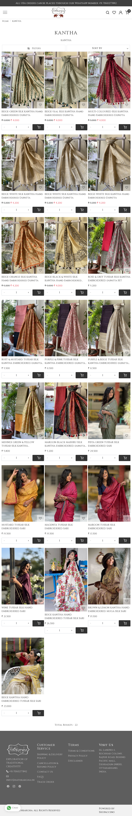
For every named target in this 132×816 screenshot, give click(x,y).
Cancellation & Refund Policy (47, 765)
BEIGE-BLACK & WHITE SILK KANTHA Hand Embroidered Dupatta (63, 278)
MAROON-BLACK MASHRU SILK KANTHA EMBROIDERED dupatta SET (65, 444)
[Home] (66, 19)
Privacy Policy (77, 755)
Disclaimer (75, 760)
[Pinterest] (20, 786)
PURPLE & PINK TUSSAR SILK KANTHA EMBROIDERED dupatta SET (65, 361)
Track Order (45, 782)
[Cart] (38, 127)
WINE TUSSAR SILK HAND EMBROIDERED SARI (17, 609)
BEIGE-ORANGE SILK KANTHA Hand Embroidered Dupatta (20, 278)
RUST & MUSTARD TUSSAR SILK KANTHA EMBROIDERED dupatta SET (22, 361)
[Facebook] (8, 786)
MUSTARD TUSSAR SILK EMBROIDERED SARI (15, 526)
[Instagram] (14, 786)
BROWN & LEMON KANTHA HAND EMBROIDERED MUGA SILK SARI (108, 609)
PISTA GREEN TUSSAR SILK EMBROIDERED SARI (103, 444)
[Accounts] (120, 12)
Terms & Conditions (81, 750)
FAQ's (40, 776)
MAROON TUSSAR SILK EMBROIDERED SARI (101, 526)
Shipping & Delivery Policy (50, 756)
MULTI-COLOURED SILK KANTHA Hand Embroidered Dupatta (108, 113)
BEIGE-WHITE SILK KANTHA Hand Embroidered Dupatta (22, 195)
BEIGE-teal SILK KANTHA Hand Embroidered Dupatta (64, 113)
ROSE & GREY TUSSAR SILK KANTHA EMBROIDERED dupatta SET (109, 278)
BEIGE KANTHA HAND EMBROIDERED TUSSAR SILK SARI (64, 616)
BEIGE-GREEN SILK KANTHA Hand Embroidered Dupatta (22, 113)
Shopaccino (107, 812)
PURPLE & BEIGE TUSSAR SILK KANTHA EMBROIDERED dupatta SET (108, 361)
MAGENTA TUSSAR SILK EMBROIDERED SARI (59, 526)
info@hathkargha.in (20, 780)
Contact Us (45, 771)
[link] (107, 13)
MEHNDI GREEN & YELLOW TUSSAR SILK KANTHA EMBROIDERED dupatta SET (18, 444)
